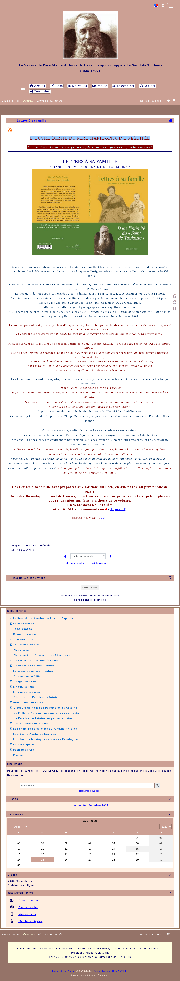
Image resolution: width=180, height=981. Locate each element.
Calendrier (89, 814)
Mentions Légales (30, 921)
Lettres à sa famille (32, 120)
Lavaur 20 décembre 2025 (90, 805)
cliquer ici (117, 509)
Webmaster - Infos (89, 892)
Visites (89, 874)
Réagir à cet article (90, 587)
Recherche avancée (90, 791)
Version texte (27, 914)
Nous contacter (28, 900)
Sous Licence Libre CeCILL (110, 971)
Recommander (28, 907)
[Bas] (174, 308)
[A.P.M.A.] (90, 34)
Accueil (28, 100)
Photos (89, 798)
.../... (104, 517)
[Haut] (174, 296)
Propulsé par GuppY (64, 971)
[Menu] (171, 6)
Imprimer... (103, 563)
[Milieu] (174, 302)
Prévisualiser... (80, 563)
